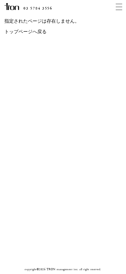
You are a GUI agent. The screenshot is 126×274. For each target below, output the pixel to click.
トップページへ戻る (25, 32)
